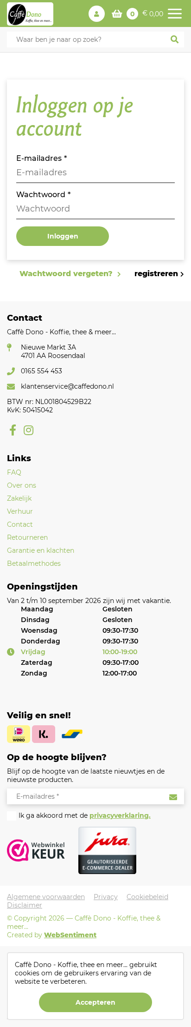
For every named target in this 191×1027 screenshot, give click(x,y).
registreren (156, 273)
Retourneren (27, 537)
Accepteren (95, 1002)
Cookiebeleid (147, 897)
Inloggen (62, 236)
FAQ (14, 472)
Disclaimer (24, 905)
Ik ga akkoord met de (85, 815)
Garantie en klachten (40, 550)
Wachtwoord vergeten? (67, 273)
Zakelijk (19, 498)
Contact (20, 524)
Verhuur (20, 511)
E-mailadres (39, 158)
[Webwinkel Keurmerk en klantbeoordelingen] (36, 850)
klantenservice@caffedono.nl (67, 386)
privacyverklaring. (120, 815)
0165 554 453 (41, 371)
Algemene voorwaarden (46, 897)
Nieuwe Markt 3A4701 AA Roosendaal (53, 351)
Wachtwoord (40, 194)
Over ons (21, 485)
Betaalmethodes (34, 563)
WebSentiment (70, 935)
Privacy (106, 897)
